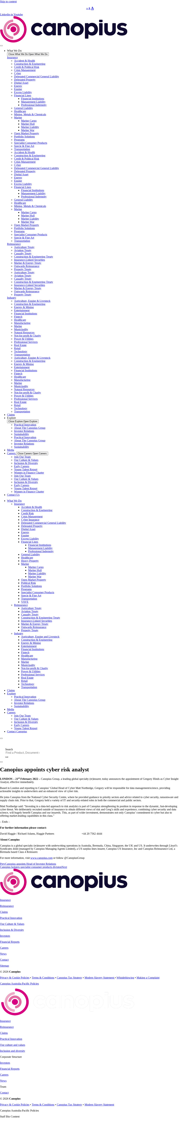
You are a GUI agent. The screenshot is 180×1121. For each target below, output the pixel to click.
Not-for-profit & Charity (27, 335)
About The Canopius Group (29, 427)
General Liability (23, 108)
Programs (19, 139)
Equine (18, 89)
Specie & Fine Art (24, 146)
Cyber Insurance (30, 519)
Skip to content (8, 1)
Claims (11, 690)
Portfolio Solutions (24, 136)
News (3, 953)
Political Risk (28, 582)
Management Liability (33, 101)
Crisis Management (25, 70)
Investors (5, 935)
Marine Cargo (29, 120)
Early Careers (21, 466)
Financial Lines (22, 95)
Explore (11, 693)
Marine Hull (28, 123)
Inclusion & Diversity (26, 463)
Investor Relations (24, 431)
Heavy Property (30, 560)
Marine (18, 117)
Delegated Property (25, 79)
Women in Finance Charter (29, 472)
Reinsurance (14, 243)
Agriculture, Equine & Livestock (32, 300)
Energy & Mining (24, 307)
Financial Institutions (32, 98)
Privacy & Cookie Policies (14, 977)
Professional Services (26, 341)
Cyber (17, 73)
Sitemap (4, 965)
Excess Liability (23, 92)
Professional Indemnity (34, 104)
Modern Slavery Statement (100, 977)
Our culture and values (12, 1044)
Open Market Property (26, 133)
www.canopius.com (41, 857)
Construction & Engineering (29, 63)
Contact (4, 959)
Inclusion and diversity (12, 1050)
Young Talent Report (25, 469)
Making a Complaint (148, 977)
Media (10, 709)
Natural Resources (24, 332)
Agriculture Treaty (24, 247)
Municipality (21, 329)
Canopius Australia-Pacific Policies (19, 983)
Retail (17, 348)
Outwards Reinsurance (26, 266)
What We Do (14, 500)
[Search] (6, 757)
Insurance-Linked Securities (29, 259)
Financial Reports (10, 941)
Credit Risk (27, 513)
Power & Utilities (23, 338)
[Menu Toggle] (1, 45)
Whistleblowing (125, 977)
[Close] (1, 761)
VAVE (24, 601)
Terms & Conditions (43, 977)
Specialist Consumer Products (30, 142)
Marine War (27, 130)
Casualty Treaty (22, 253)
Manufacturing (22, 323)
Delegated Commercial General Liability (36, 76)
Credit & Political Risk (26, 66)
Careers (11, 712)
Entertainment (22, 310)
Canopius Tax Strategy (69, 977)
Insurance (12, 57)
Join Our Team (22, 456)
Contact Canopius (17, 731)
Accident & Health (24, 60)
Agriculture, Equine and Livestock (40, 636)
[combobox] (23, 753)
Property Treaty (22, 269)
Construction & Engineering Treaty (33, 256)
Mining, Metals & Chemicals (30, 114)
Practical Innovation (25, 424)
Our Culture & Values (26, 459)
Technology (20, 351)
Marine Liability (30, 127)
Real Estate (20, 345)
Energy (18, 85)
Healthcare (20, 111)
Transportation (22, 149)
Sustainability (21, 434)
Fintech (18, 316)
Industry (11, 297)
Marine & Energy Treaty (27, 262)
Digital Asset (21, 82)
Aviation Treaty (22, 250)
